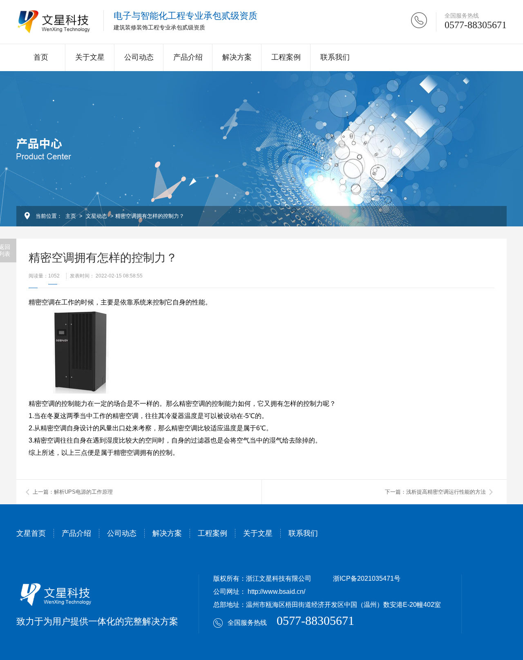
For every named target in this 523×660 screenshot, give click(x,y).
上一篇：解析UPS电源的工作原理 (73, 492)
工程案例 (286, 57)
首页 (41, 57)
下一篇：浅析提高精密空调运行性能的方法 (435, 492)
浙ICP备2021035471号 (366, 578)
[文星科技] (53, 22)
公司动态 (139, 57)
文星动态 (96, 216)
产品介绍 (188, 57)
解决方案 (237, 57)
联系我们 (335, 57)
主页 (70, 216)
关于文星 (90, 57)
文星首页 (31, 533)
